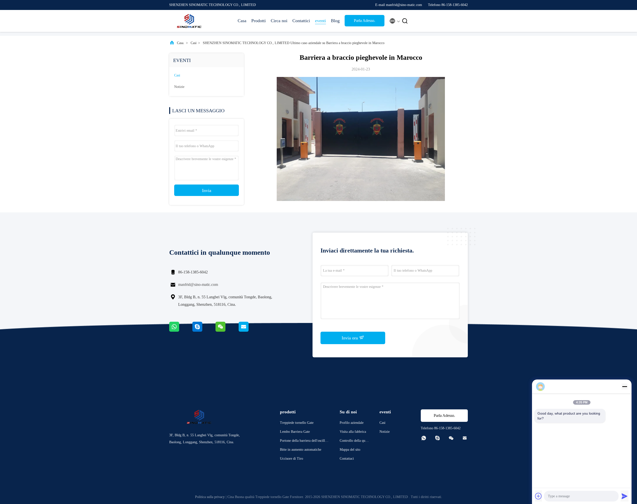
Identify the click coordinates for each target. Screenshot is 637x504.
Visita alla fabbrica (353, 432)
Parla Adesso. (364, 20)
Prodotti (258, 20)
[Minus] (625, 386)
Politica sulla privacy (210, 497)
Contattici (301, 20)
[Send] (625, 496)
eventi (320, 20)
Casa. (180, 43)
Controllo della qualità (354, 441)
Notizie (179, 87)
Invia (206, 190)
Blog (335, 20)
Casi (194, 43)
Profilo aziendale (352, 423)
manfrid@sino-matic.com (198, 284)
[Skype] (203, 330)
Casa (242, 20)
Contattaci (347, 458)
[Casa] (189, 20)
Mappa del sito (350, 449)
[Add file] (538, 496)
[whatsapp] (180, 330)
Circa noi (279, 20)
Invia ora (350, 337)
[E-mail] (250, 330)
